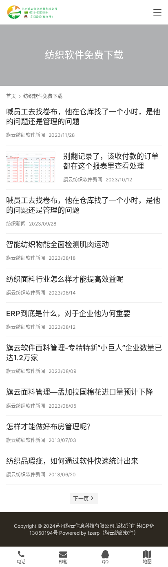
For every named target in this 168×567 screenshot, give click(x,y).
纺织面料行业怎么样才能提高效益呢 (65, 279)
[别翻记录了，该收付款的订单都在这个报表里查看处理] (30, 168)
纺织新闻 (16, 224)
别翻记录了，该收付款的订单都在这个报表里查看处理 (111, 161)
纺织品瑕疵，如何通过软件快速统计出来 (72, 461)
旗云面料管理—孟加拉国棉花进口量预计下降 (79, 392)
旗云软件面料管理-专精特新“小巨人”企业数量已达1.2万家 (84, 353)
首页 (11, 96)
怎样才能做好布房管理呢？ (50, 426)
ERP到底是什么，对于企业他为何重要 (68, 313)
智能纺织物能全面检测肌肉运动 (57, 244)
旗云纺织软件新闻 (25, 135)
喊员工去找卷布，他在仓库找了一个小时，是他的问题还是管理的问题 (83, 116)
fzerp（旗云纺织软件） (113, 533)
